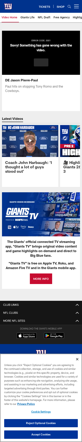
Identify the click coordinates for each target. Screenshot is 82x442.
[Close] (77, 359)
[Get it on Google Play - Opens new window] (54, 337)
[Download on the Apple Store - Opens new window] (27, 336)
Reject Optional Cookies (41, 423)
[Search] (69, 6)
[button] (41, 62)
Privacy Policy (26, 403)
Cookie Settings (41, 411)
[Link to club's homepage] (8, 5)
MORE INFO (41, 278)
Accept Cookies (41, 434)
